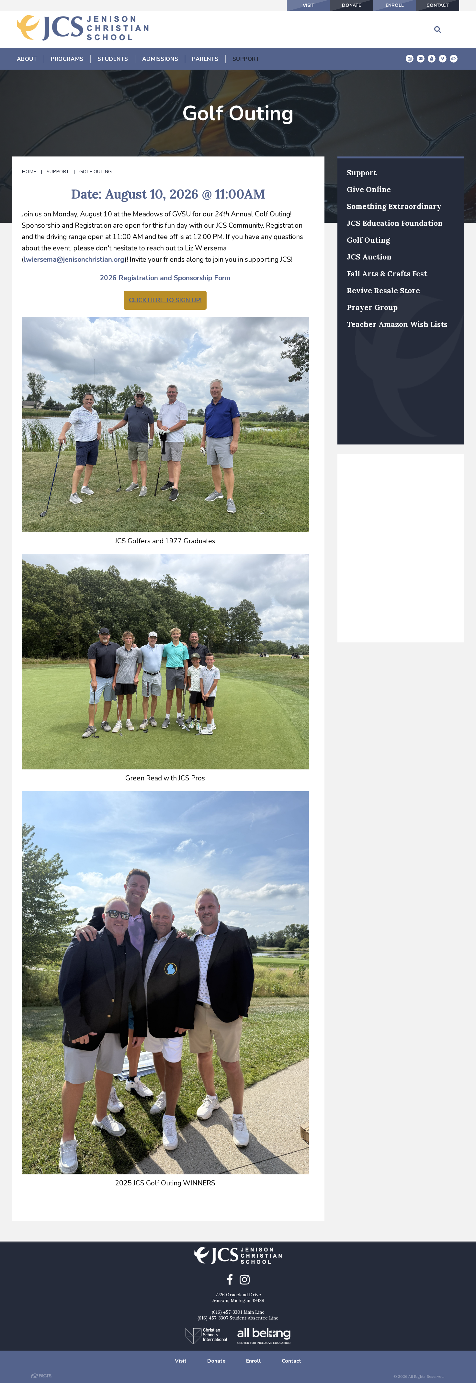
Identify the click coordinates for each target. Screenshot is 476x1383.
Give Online (369, 189)
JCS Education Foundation (395, 223)
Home (29, 171)
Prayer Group (372, 307)
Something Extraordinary (394, 206)
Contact (437, 5)
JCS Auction (369, 256)
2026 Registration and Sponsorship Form (165, 277)
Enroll (395, 5)
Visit (308, 5)
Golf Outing (95, 171)
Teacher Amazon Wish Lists (397, 324)
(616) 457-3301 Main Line (238, 1312)
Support (58, 171)
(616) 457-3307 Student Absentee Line (238, 1318)
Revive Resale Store (383, 290)
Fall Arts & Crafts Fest (387, 273)
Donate (351, 5)
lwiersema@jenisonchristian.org (74, 259)
